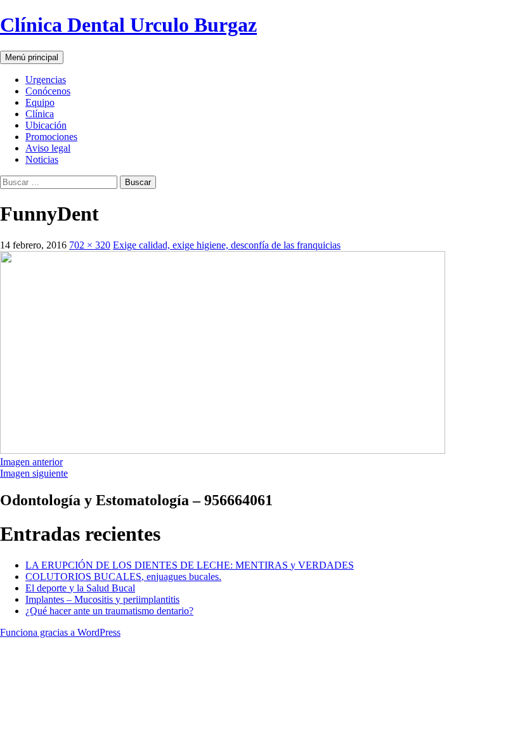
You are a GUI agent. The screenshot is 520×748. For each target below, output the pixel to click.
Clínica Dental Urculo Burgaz (128, 24)
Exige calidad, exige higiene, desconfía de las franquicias (227, 245)
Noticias (41, 159)
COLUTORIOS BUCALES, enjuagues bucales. (123, 576)
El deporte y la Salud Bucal (80, 588)
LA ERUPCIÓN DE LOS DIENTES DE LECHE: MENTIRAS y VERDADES (189, 565)
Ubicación (46, 125)
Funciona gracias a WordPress (60, 632)
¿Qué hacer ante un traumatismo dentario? (109, 610)
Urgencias (45, 79)
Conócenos (47, 91)
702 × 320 (89, 245)
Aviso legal (47, 148)
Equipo (40, 102)
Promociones (51, 136)
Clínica (39, 113)
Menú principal (31, 57)
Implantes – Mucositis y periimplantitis (102, 599)
